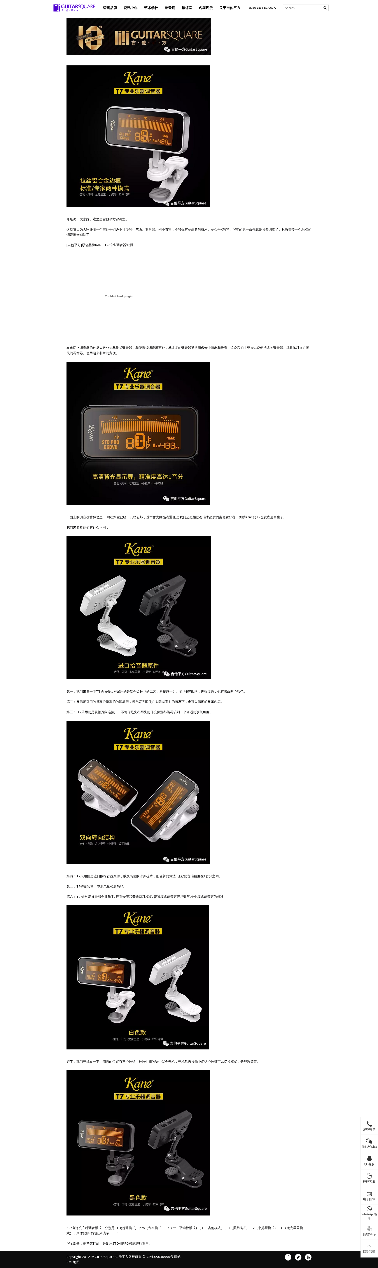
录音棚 (170, 8)
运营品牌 (110, 8)
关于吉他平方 (229, 8)
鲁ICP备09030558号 (157, 1256)
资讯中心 (131, 8)
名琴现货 (206, 8)
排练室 (187, 8)
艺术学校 (151, 8)
